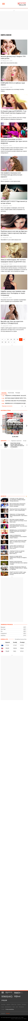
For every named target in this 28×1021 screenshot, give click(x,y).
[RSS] (26, 496)
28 (24, 339)
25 (14, 339)
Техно (13, 1006)
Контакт (8, 1013)
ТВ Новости (21, 1006)
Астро (24, 440)
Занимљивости (8, 1006)
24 (11, 339)
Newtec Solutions (18, 1018)
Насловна (3, 1004)
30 (5, 342)
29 (2, 342)
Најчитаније (11, 392)
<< (2, 339)
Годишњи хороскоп (16, 440)
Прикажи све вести (7, 406)
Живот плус (13, 1004)
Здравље (8, 1004)
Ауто (17, 1006)
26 (17, 339)
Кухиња (19, 1004)
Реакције (17, 392)
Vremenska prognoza (7, 624)
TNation (25, 1018)
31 (8, 342)
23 (8, 339)
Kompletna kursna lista (20, 639)
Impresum (3, 1013)
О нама (2, 1009)
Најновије (3, 392)
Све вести (3, 496)
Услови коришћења (9, 1009)
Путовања (24, 1004)
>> (14, 342)
